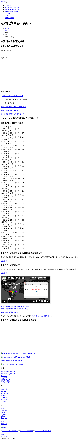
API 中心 (4, 391)
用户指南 (4, 399)
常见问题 (4, 397)
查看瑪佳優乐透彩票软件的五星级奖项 (14, 309)
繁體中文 (4, 424)
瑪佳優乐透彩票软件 (12, 7)
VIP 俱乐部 (8, 13)
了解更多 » (4, 261)
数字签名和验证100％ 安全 (41, 316)
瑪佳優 (3, 2)
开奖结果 (8, 16)
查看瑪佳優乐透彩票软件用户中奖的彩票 (15, 306)
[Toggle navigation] (7, 2)
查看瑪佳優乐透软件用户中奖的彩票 (13, 107)
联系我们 (4, 402)
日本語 (3, 419)
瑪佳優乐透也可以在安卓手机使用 (12, 114)
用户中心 (4, 395)
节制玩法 (4, 389)
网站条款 (4, 434)
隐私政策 (4, 436)
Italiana (3, 416)
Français (3, 414)
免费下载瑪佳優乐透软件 (9, 110)
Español (3, 412)
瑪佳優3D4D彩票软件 (12, 9)
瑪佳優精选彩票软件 (12, 11)
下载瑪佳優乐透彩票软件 (9, 312)
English (3, 409)
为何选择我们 (5, 382)
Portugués (4, 418)
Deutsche (4, 411)
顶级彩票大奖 (9, 18)
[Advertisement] (17, 74)
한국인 (3, 422)
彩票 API (8, 5)
